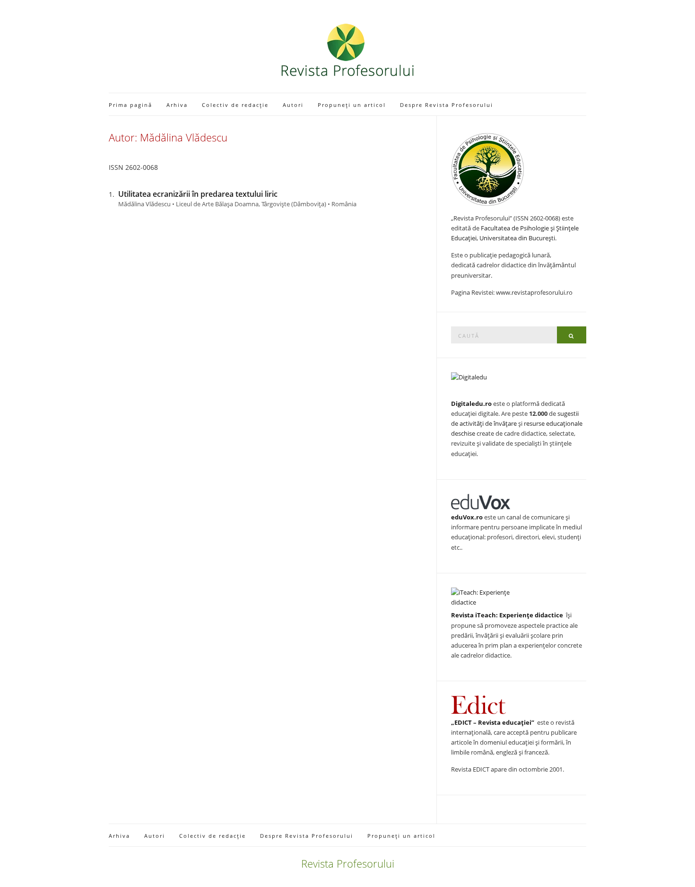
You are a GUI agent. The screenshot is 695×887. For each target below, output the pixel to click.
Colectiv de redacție (235, 104)
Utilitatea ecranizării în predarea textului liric (198, 194)
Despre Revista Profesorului (446, 104)
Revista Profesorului (347, 863)
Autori (293, 104)
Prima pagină (130, 104)
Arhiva (177, 104)
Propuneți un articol (352, 104)
